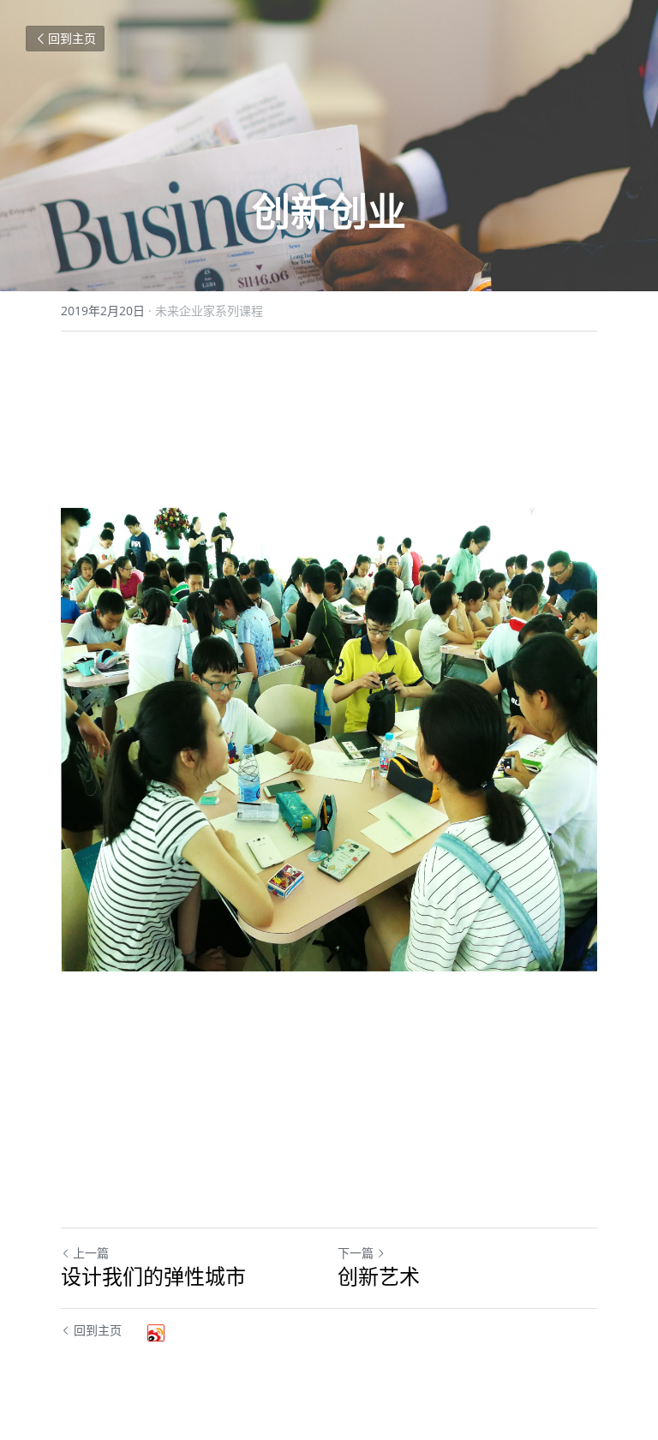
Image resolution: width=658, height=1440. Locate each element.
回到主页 (72, 38)
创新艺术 (379, 1276)
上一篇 (91, 1253)
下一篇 (356, 1253)
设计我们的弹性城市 (153, 1276)
